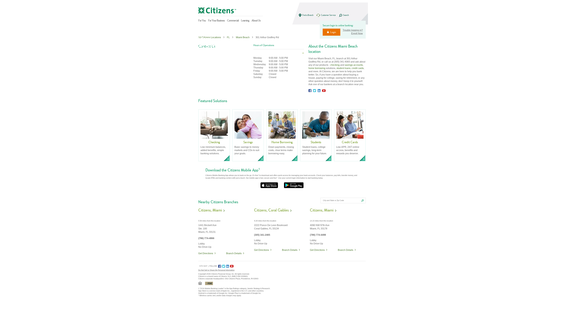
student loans (343, 68)
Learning (245, 20)
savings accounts (354, 65)
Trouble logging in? (353, 30)
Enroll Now (357, 33)
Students (316, 142)
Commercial (233, 20)
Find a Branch (307, 15)
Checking (214, 142)
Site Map (203, 266)
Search (346, 15)
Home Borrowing (282, 142)
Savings (248, 142)
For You (202, 20)
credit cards (358, 68)
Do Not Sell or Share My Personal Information (216, 270)
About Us (256, 20)
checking (335, 65)
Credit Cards (350, 142)
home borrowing (316, 68)
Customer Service (328, 15)
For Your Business (216, 20)
